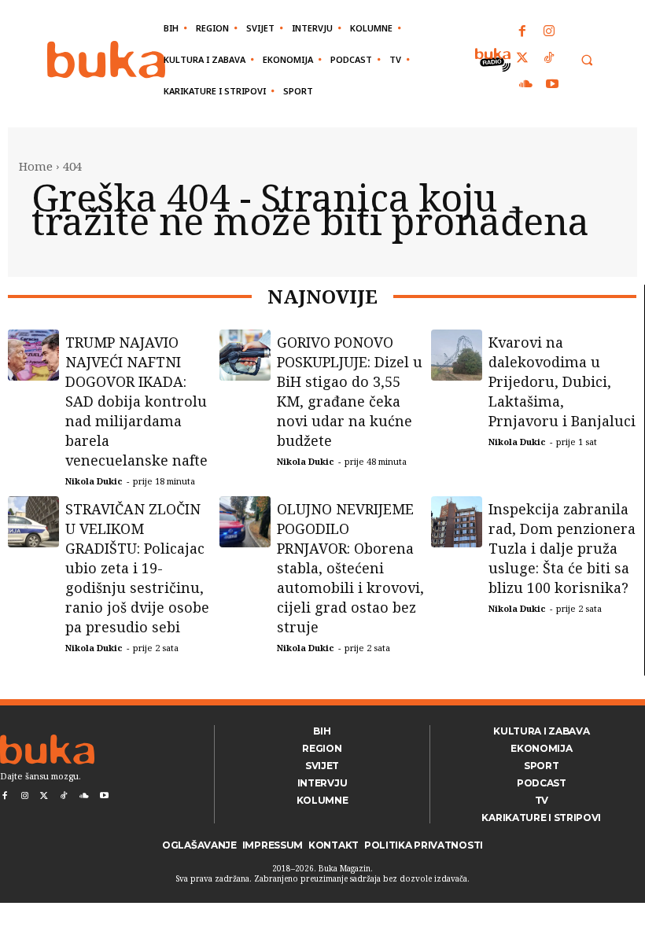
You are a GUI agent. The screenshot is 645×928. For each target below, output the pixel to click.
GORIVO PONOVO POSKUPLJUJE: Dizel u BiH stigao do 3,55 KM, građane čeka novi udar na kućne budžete (349, 391)
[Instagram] (549, 32)
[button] (586, 60)
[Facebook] (523, 32)
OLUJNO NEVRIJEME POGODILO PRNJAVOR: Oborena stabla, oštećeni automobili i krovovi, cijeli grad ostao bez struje (350, 567)
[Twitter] (523, 59)
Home (36, 166)
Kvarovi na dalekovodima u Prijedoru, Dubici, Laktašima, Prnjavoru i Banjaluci (562, 381)
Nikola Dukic (94, 481)
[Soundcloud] (526, 85)
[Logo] (106, 59)
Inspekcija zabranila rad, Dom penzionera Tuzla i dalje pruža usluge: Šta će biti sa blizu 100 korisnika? (562, 548)
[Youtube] (552, 85)
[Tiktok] (549, 59)
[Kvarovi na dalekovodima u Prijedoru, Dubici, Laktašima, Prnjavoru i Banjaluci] (456, 355)
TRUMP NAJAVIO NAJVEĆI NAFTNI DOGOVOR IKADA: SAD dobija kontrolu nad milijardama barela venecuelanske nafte (136, 401)
